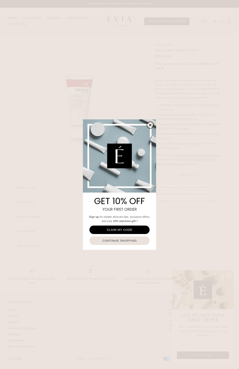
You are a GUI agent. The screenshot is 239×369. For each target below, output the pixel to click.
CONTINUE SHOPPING (119, 240)
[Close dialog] (150, 125)
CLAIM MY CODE (119, 229)
